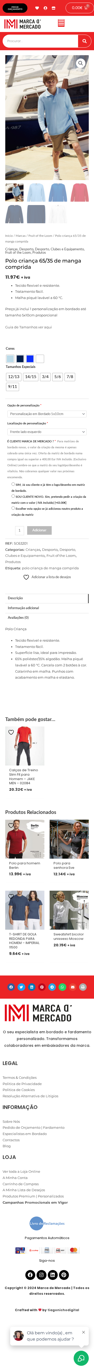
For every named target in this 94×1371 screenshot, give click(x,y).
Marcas (21, 235)
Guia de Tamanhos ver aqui (29, 327)
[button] (61, 24)
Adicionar (39, 530)
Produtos (39, 252)
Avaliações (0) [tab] (18, 617)
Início (9, 235)
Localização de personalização (27, 423)
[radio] (10, 359)
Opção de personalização (24, 405)
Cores (10, 348)
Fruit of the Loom (40, 235)
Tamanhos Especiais (21, 366)
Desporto (26, 249)
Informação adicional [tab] (23, 608)
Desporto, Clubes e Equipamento (59, 249)
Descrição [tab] (15, 598)
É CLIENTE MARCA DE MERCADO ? (46, 459)
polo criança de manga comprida (50, 568)
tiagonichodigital (63, 1310)
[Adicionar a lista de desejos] (12, 732)
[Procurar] (84, 41)
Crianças (11, 249)
